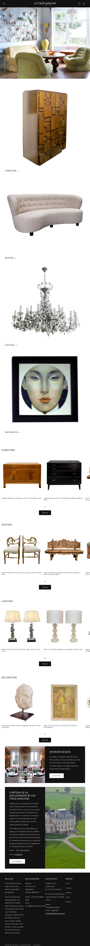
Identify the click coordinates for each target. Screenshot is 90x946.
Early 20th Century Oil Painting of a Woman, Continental (60, 726)
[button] (4, 3)
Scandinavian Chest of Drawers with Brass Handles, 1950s (63, 499)
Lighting (10, 345)
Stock (68, 883)
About (68, 897)
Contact (68, 902)
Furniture (10, 170)
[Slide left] (40, 507)
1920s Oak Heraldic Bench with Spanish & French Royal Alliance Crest (62, 573)
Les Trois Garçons (14, 945)
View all (45, 513)
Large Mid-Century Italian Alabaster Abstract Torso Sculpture (21, 726)
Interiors (68, 888)
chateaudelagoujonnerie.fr (55, 913)
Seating (9, 258)
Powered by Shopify (25, 945)
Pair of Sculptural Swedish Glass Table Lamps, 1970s (63, 649)
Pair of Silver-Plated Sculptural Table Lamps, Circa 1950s (21, 650)
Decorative (11, 432)
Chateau (68, 892)
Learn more (56, 776)
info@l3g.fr (18, 854)
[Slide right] (49, 507)
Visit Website (17, 861)
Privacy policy (36, 945)
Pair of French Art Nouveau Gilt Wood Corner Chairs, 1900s (22, 573)
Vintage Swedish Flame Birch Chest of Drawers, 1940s (21, 498)
